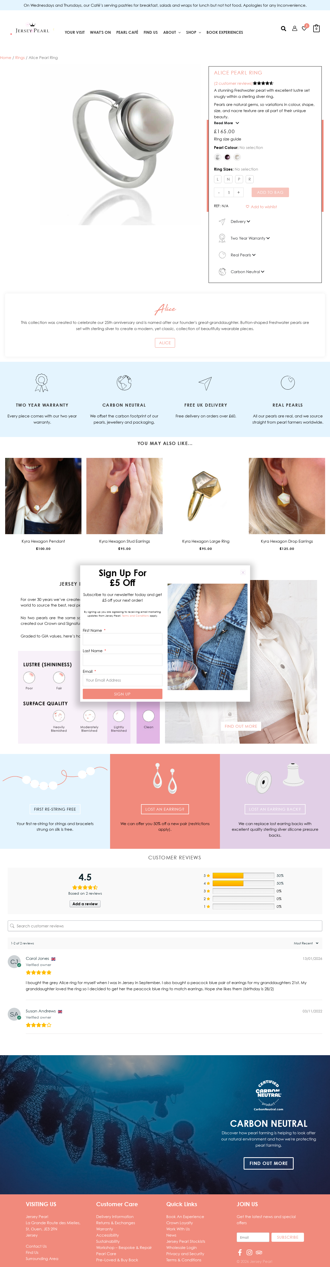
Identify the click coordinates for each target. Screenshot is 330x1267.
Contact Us (36, 1246)
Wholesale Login (181, 1247)
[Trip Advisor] (259, 1252)
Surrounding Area (42, 1258)
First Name (93, 630)
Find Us (32, 1252)
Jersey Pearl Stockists (185, 1241)
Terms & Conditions (183, 1259)
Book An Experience (185, 1216)
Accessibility (107, 1235)
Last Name (93, 650)
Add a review (85, 903)
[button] (178, 32)
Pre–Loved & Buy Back (117, 1259)
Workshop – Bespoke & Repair (124, 1247)
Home (5, 57)
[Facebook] (240, 1252)
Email (88, 671)
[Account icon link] (295, 28)
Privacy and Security (185, 1253)
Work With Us (178, 1229)
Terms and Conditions (135, 615)
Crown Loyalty (179, 1222)
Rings (20, 57)
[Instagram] (249, 1252)
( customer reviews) (233, 83)
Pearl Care (106, 1253)
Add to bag (270, 192)
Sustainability (108, 1241)
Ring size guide (227, 139)
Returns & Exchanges (115, 1222)
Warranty (104, 1229)
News (171, 1235)
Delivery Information (115, 1216)
